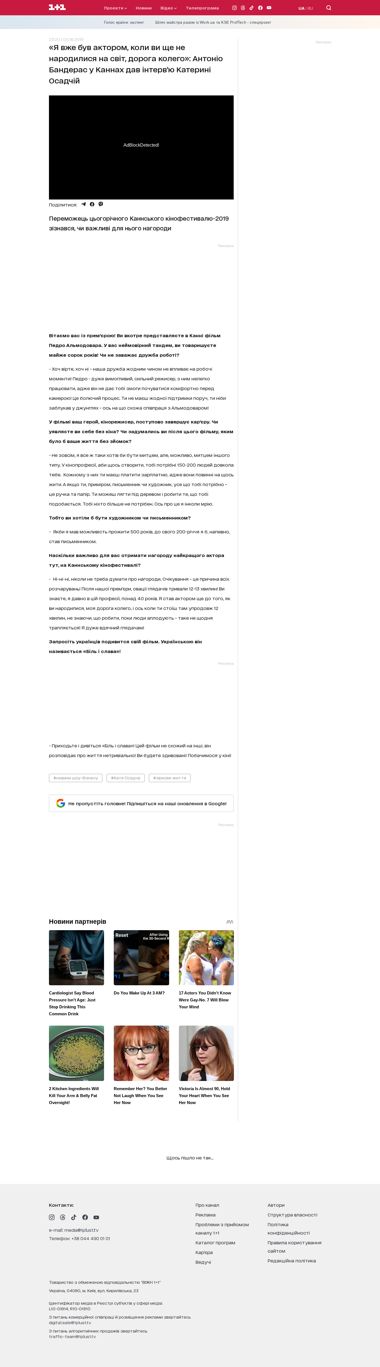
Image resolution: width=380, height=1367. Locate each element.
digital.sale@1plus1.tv (70, 1322)
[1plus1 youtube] (96, 1217)
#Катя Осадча (125, 777)
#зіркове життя (169, 777)
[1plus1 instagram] (52, 1217)
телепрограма (202, 7)
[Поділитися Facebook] (92, 204)
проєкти (114, 7)
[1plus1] (57, 7)
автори (276, 1204)
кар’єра (204, 1252)
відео (167, 7)
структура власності (292, 1214)
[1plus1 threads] (63, 1217)
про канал (207, 1204)
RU (310, 8)
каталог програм (215, 1242)
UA (301, 8)
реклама (206, 1214)
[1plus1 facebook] (85, 1217)
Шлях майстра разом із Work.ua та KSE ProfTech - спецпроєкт (213, 22)
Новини (144, 7)
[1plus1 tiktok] (74, 1217)
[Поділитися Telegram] (83, 204)
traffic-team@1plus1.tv (72, 1336)
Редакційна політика (292, 1260)
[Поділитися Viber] (100, 204)
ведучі (203, 1261)
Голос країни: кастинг (124, 22)
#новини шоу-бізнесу (75, 777)
